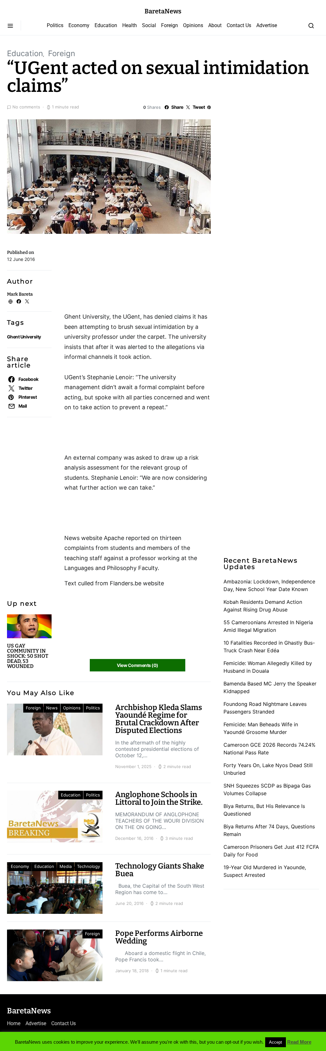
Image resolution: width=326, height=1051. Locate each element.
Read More (299, 1042)
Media (66, 866)
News (52, 707)
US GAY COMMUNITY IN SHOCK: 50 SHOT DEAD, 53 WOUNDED (27, 656)
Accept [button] (275, 1042)
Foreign (169, 25)
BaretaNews (163, 11)
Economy (78, 25)
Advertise (266, 25)
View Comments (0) (137, 665)
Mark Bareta (20, 294)
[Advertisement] (115, 275)
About (215, 25)
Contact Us (239, 25)
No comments (26, 106)
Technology (88, 866)
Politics (55, 25)
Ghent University (24, 336)
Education (106, 25)
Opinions (193, 25)
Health (129, 25)
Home (13, 1023)
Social (149, 25)
